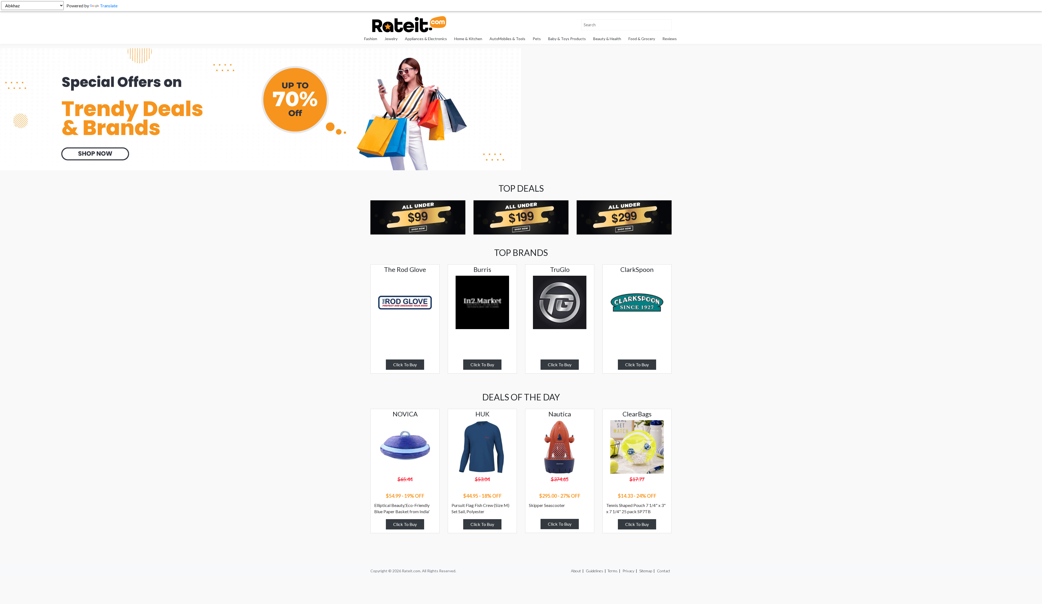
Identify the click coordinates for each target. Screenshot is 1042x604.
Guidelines (594, 570)
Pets (537, 38)
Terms (612, 570)
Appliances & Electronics (426, 38)
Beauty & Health (607, 38)
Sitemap (645, 570)
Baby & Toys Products (567, 38)
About (576, 570)
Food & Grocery (641, 38)
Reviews (669, 38)
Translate (108, 5)
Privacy (628, 570)
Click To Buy (405, 364)
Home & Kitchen (468, 38)
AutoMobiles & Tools (507, 38)
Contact (663, 570)
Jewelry (391, 38)
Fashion (370, 38)
